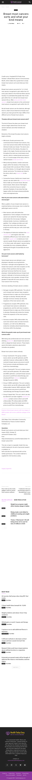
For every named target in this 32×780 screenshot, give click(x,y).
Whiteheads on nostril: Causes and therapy (15, 622)
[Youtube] (25, 765)
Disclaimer (19, 775)
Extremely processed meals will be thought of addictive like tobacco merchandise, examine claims (16, 659)
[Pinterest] (16, 27)
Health (7, 7)
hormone (16, 378)
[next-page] (5, 528)
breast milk (19, 173)
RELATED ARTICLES (7, 500)
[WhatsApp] (19, 27)
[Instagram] (11, 765)
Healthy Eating (5, 633)
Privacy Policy (25, 773)
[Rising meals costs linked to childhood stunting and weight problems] (6, 514)
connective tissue (25, 180)
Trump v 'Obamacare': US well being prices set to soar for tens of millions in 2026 (20, 521)
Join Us (24, 775)
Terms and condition (10, 775)
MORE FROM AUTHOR (20, 500)
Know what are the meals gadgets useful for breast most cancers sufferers (8, 490)
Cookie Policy (12, 773)
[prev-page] (3, 528)
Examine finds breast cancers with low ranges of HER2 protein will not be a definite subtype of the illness (16, 412)
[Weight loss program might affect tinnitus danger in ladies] (6, 506)
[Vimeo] (20, 765)
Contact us (4, 773)
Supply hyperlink (6, 468)
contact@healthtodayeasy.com (16, 760)
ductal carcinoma (18, 159)
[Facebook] (8, 27)
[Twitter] (12, 27)
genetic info (10, 341)
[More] (23, 27)
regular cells (12, 239)
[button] (2, 2)
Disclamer (18, 773)
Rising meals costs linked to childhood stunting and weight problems (20, 514)
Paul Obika (11, 23)
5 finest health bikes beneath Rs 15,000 (14, 605)
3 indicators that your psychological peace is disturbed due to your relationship (24, 491)
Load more (15, 667)
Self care (4, 617)
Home (3, 7)
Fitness (3, 607)
